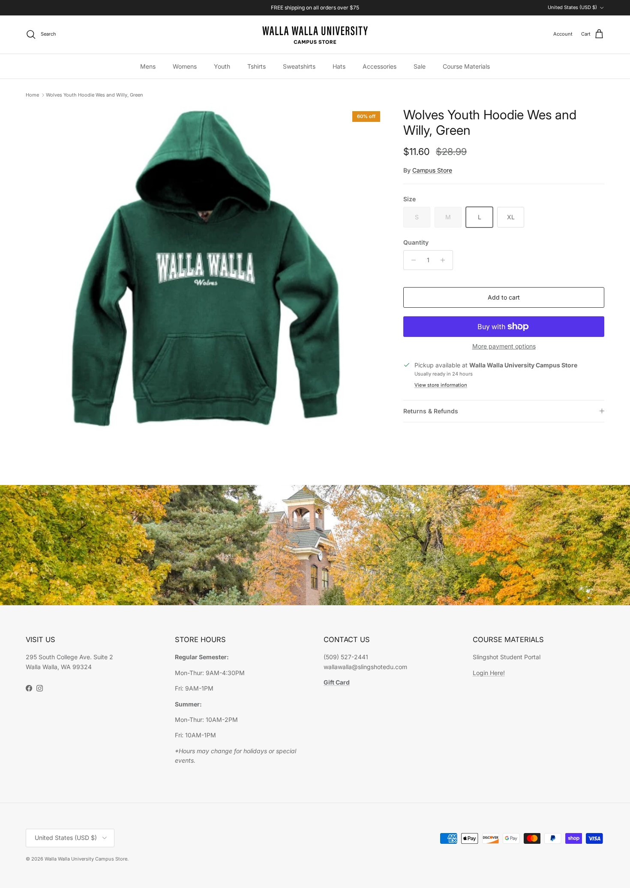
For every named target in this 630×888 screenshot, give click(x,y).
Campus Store (432, 170)
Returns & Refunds (430, 411)
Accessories (379, 66)
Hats (339, 66)
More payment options (504, 346)
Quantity (416, 242)
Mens (148, 66)
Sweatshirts (299, 66)
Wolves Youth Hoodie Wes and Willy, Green (94, 95)
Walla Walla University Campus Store (86, 859)
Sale (420, 66)
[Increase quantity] (445, 260)
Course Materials (466, 66)
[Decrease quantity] (411, 260)
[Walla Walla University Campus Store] (315, 34)
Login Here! (489, 672)
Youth (222, 66)
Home (32, 95)
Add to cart (504, 297)
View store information (440, 385)
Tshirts (256, 66)
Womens (185, 66)
